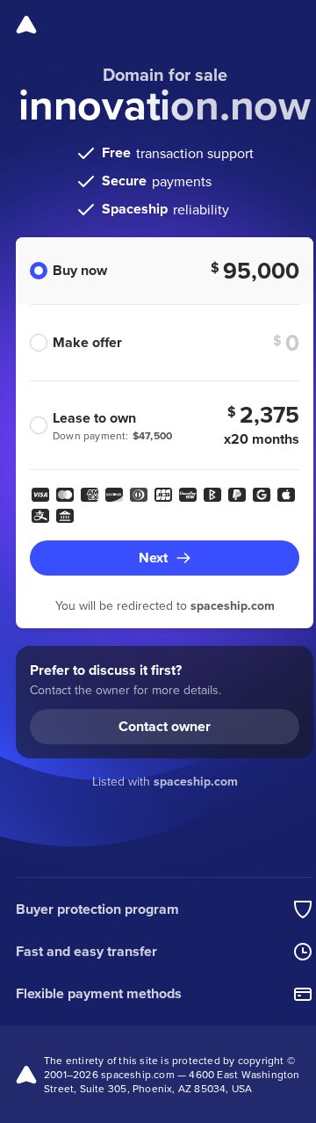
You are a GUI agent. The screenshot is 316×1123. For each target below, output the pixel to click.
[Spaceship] (26, 24)
